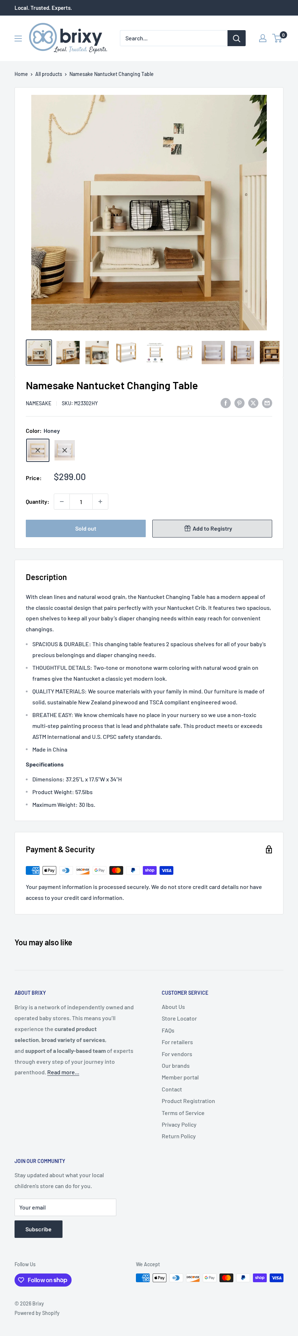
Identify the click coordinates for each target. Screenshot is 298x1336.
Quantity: (37, 501)
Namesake (38, 403)
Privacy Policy (179, 1124)
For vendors (177, 1053)
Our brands (176, 1065)
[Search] (236, 38)
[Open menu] (18, 38)
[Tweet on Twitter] (253, 402)
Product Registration (188, 1100)
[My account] (262, 38)
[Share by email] (267, 402)
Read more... (63, 1072)
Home (21, 74)
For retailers (177, 1041)
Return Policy (179, 1135)
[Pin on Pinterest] (239, 402)
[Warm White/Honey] (64, 450)
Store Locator (179, 1018)
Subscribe (38, 1229)
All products (48, 74)
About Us (173, 1006)
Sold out (85, 528)
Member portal (180, 1077)
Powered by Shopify (37, 1313)
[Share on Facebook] (226, 402)
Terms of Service (183, 1112)
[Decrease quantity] (61, 501)
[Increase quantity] (100, 501)
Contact (172, 1089)
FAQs (168, 1030)
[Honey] (37, 450)
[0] (277, 38)
